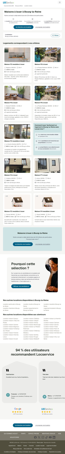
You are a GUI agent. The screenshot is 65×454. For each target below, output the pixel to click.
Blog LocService (17, 448)
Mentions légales (48, 433)
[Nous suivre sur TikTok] (46, 437)
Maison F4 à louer (11, 175)
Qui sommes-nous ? (11, 433)
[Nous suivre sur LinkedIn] (54, 437)
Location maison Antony (30, 323)
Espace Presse (33, 433)
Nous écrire (14, 437)
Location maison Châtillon (31, 318)
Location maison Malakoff (31, 339)
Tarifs (23, 433)
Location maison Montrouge (31, 325)
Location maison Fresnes (10, 333)
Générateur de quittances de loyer (43, 448)
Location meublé (40, 445)
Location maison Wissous (51, 331)
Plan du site (40, 442)
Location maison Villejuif (30, 320)
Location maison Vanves (51, 325)
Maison (19, 445)
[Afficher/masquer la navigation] (59, 2)
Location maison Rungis (30, 337)
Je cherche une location (23, 27)
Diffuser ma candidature (21, 286)
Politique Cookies (42, 452)
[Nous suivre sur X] (39, 437)
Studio (25, 445)
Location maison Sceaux (10, 318)
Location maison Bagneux (11, 327)
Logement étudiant (51, 445)
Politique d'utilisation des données (27, 452)
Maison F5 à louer (11, 103)
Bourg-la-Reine (19, 6)
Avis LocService (28, 448)
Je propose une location (42, 27)
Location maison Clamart (51, 323)
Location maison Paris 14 (51, 329)
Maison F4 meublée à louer (45, 211)
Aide (59, 433)
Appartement (12, 445)
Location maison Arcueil (10, 339)
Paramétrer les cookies (55, 452)
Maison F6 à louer (41, 64)
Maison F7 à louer (41, 175)
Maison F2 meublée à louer (14, 64)
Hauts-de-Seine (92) (9, 6)
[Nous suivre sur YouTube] (50, 437)
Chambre (31, 445)
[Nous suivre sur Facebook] (35, 437)
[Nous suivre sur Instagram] (43, 437)
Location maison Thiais (51, 327)
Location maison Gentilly (30, 335)
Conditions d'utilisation (10, 452)
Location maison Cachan (10, 325)
